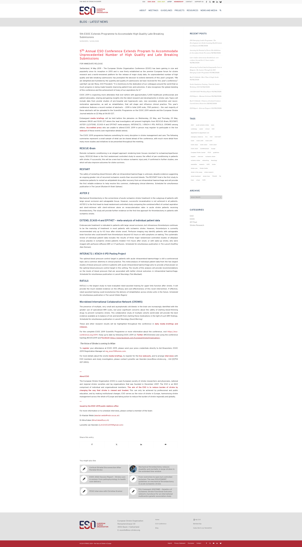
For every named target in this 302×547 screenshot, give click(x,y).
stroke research (208, 172)
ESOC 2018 (200, 141)
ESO (144, 1)
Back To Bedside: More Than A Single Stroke (204, 77)
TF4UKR (214, 176)
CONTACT (189, 1)
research (201, 164)
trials (192, 180)
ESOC (97, 41)
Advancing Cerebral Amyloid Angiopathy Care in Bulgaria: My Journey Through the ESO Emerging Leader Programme (206, 70)
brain (212, 125)
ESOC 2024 (213, 145)
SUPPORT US (199, 1)
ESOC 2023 (203, 145)
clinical (207, 129)
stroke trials (206, 176)
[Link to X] (210, 2)
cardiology (194, 129)
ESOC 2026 (151, 1)
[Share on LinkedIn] (141, 444)
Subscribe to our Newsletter (202, 528)
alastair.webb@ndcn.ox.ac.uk (107, 416)
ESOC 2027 (161, 1)
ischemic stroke (195, 160)
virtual (198, 180)
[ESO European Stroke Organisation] (94, 11)
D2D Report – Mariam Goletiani (200, 96)
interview (200, 156)
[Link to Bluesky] (220, 2)
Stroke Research (197, 225)
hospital (193, 156)
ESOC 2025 (194, 148)
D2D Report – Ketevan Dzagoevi (200, 108)
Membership (197, 524)
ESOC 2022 (194, 145)
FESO (209, 152)
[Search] (220, 11)
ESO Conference (160, 524)
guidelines (216, 152)
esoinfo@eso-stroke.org (130, 530)
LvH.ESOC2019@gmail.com (111, 425)
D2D (213, 129)
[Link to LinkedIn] (217, 2)
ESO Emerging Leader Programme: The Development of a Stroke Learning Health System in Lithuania (206, 43)
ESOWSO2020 (204, 148)
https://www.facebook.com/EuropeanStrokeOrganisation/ (135, 338)
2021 (192, 125)
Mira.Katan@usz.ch (100, 420)
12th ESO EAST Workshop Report (201, 91)
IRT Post (193, 222)
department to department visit (200, 133)
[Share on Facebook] (92, 444)
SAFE (208, 164)
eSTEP (169, 1)
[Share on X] (116, 444)
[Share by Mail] (165, 444)
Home (157, 519)
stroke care (194, 168)
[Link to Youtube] (213, 2)
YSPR (203, 180)
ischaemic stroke (210, 156)
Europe (213, 148)
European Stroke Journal (198, 152)
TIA (220, 176)
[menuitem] (144, 1)
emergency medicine (197, 137)
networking (205, 160)
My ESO (198, 519)
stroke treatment (196, 176)
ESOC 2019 (209, 141)
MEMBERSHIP (178, 1)
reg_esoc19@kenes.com (115, 351)
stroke (214, 164)
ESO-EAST (218, 137)
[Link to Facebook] (206, 2)
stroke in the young (196, 172)
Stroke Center (204, 168)
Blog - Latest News (94, 22)
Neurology (214, 160)
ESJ (206, 137)
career (201, 129)
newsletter (194, 164)
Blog (156, 528)
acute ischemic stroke (202, 125)
